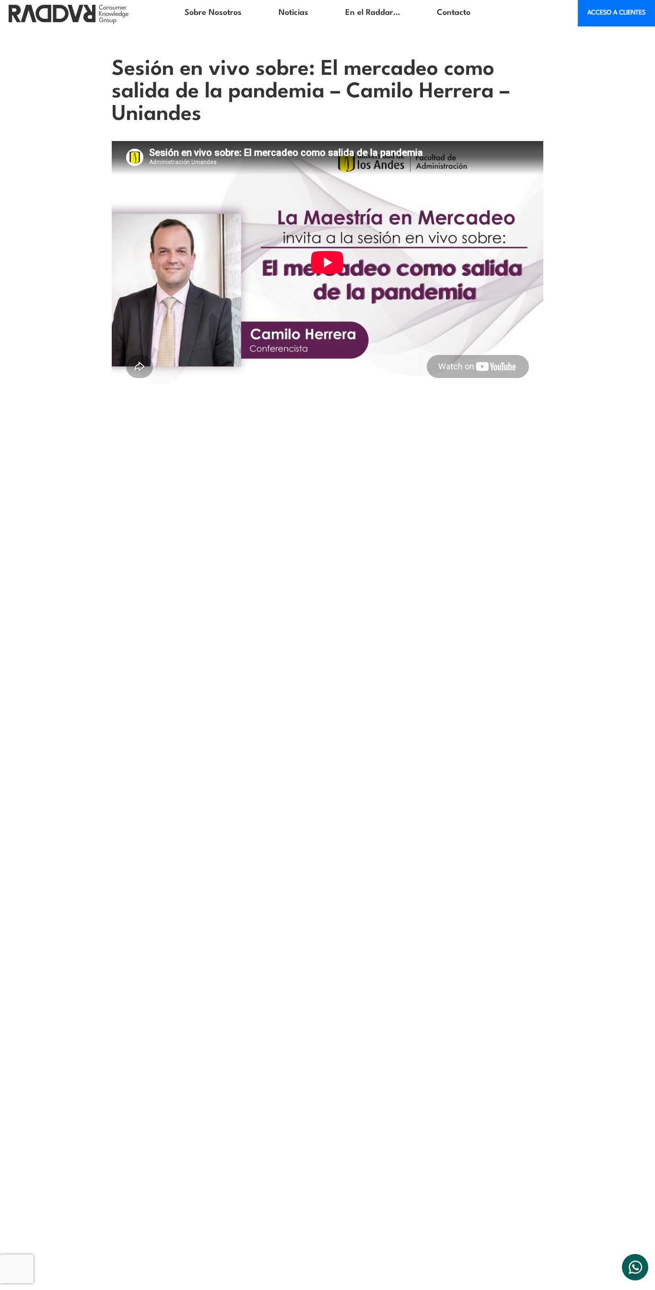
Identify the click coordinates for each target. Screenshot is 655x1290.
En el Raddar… (372, 13)
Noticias (293, 13)
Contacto (453, 13)
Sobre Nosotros (213, 13)
